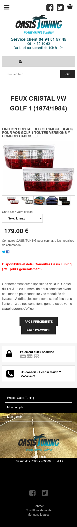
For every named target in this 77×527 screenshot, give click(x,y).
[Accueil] (38, 24)
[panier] (70, 6)
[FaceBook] (7, 251)
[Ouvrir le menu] (6, 7)
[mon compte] (20, 61)
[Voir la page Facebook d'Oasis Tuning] (32, 493)
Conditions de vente (39, 510)
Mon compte (15, 407)
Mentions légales (38, 514)
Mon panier (14, 416)
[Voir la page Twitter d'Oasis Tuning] (45, 493)
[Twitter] (3, 251)
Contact (38, 506)
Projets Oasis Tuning (20, 398)
